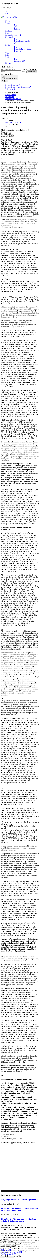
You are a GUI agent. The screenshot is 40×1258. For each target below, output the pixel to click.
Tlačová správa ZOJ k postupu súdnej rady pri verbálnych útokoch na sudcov (18, 1220)
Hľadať (3, 67)
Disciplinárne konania (13, 122)
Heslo (24, 71)
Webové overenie (11, 79)
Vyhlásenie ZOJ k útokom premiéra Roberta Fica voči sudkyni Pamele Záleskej (19, 1209)
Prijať (2, 1257)
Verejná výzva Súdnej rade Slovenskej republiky (19, 1200)
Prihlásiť (4, 81)
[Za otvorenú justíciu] (9, 17)
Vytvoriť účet (10, 89)
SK (6, 11)
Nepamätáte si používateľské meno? (18, 87)
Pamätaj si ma (8, 74)
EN (6, 13)
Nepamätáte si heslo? (12, 85)
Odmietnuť (10, 1257)
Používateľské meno (29, 69)
